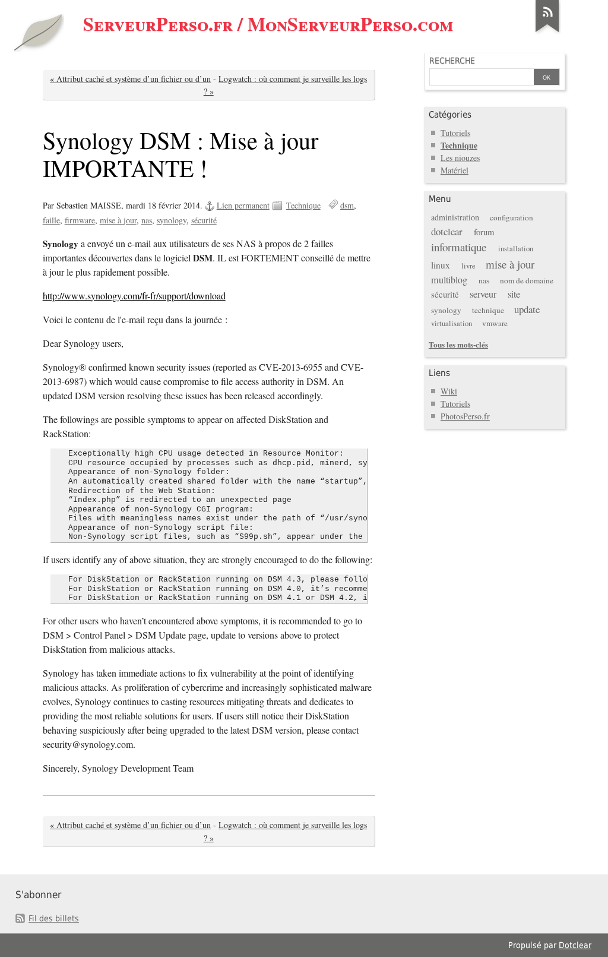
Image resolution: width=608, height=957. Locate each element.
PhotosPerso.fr (465, 416)
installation (515, 249)
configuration (511, 217)
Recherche (452, 60)
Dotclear (575, 945)
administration (455, 217)
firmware (80, 220)
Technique (303, 205)
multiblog (449, 279)
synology (171, 220)
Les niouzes (460, 157)
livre (468, 266)
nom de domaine (526, 280)
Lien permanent (243, 205)
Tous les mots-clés (458, 344)
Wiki (449, 391)
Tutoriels (455, 132)
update (527, 309)
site (514, 294)
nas (146, 220)
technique (488, 310)
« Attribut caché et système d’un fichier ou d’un (130, 78)
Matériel (454, 170)
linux (440, 265)
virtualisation (451, 323)
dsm (347, 205)
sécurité (204, 220)
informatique (458, 246)
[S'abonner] (547, 32)
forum (484, 232)
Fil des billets (53, 918)
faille (51, 220)
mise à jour (118, 220)
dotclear (447, 231)
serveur (483, 294)
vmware (495, 323)
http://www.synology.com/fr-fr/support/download (134, 295)
